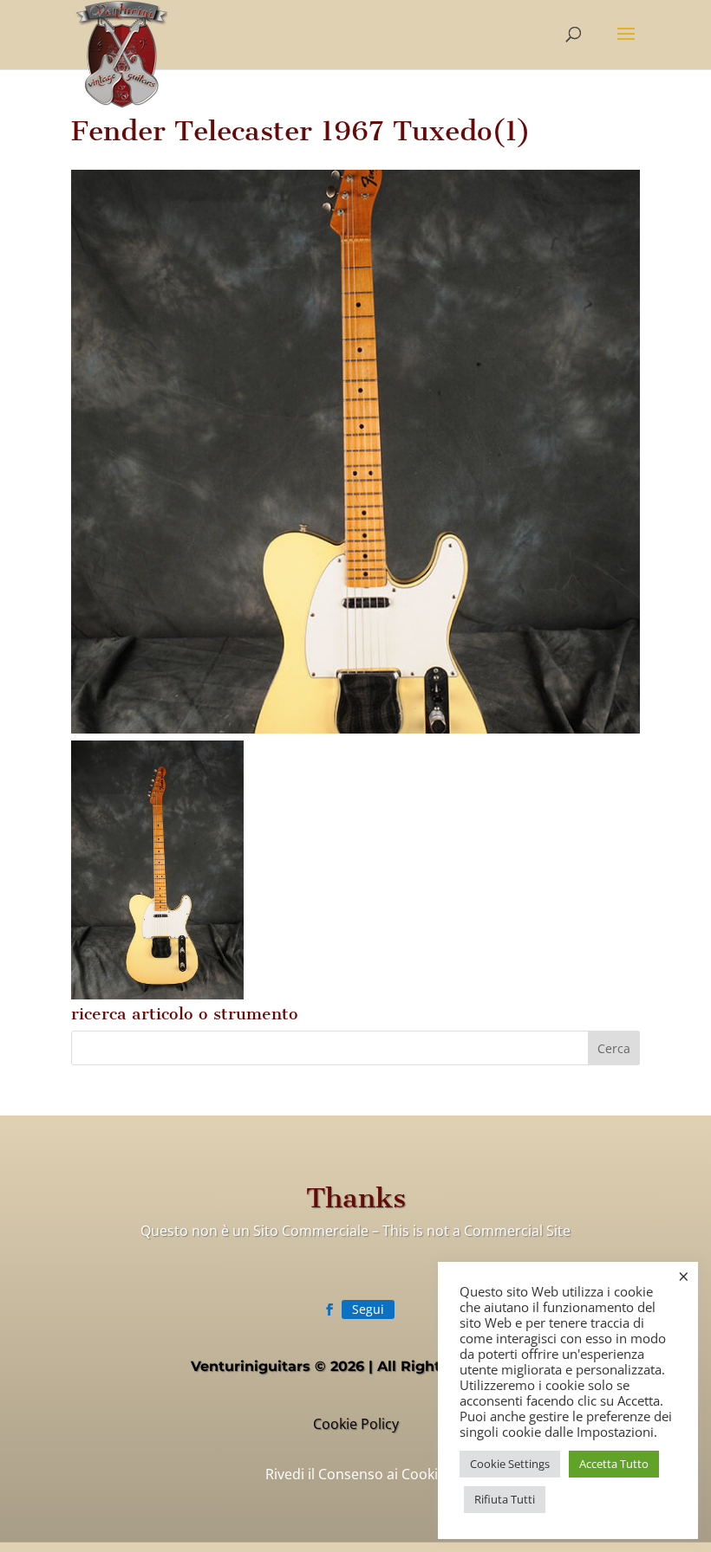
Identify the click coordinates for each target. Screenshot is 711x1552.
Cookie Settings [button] (510, 1463)
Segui (368, 1309)
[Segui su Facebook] (329, 1309)
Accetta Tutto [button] (614, 1463)
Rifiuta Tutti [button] (504, 1499)
